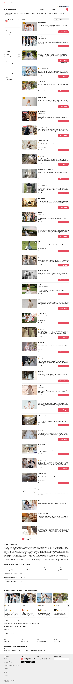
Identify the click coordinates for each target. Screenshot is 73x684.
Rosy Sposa (40, 284)
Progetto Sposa (41, 198)
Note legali (6, 659)
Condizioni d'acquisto (7, 661)
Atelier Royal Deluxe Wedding (44, 356)
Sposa (34, 2)
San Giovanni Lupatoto (24, 641)
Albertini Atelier (41, 299)
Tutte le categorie (9, 32)
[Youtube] (47, 659)
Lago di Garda (6, 629)
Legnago (54, 637)
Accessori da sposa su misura (11, 71)
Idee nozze (42, 2)
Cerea (38, 639)
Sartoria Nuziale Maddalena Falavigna (46, 328)
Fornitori (29, 2)
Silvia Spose (40, 371)
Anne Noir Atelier (41, 430)
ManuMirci (40, 212)
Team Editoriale (6, 672)
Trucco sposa (8, 42)
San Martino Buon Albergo (41, 641)
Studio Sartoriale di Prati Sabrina (45, 183)
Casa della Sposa (42, 313)
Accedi (63, 2)
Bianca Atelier (41, 51)
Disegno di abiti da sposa (10, 65)
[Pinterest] (42, 659)
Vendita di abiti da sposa (10, 63)
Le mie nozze (18, 2)
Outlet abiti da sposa (9, 79)
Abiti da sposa (8, 34)
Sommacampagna (56, 641)
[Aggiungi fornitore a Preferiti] (35, 23)
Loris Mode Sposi (41, 67)
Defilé (39, 241)
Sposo (37, 2)
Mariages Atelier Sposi (43, 111)
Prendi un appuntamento (63, 410)
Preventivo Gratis (63, 31)
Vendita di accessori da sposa (11, 69)
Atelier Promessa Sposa (43, 140)
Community (47, 2)
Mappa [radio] (67, 19)
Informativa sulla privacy (8, 662)
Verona (5, 637)
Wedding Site (6, 675)
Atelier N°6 (40, 459)
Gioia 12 (39, 385)
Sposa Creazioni (41, 444)
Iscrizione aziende (7, 669)
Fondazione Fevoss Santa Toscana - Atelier (47, 256)
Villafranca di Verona (24, 637)
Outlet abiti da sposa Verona (34, 623)
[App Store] (24, 662)
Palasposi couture (42, 22)
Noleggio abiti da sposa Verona (9, 623)
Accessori (7, 36)
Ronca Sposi (40, 36)
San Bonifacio (6, 641)
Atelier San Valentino (42, 126)
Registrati (67, 2)
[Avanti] (68, 605)
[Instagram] (45, 659)
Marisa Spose (41, 342)
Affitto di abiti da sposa (10, 67)
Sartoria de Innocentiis (43, 227)
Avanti (28, 539)
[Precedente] (4, 605)
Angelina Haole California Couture (45, 169)
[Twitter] (40, 659)
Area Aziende (66, 1)
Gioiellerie (7, 45)
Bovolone (22, 639)
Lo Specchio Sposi (42, 473)
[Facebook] (38, 659)
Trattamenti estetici (34, 650)
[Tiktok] (49, 659)
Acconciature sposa (21, 650)
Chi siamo (5, 671)
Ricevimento (24, 2)
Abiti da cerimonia (9, 38)
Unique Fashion (41, 81)
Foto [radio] (61, 19)
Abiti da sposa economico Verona (22, 623)
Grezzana (55, 639)
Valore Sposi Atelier (42, 97)
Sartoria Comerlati (42, 415)
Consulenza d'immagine (10, 73)
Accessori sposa (7, 650)
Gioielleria (40, 650)
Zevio (5, 639)
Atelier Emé (40, 400)
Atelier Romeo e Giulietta (42, 487)
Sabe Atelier (40, 526)
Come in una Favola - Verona (43, 513)
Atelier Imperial (41, 155)
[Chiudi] (18, 19)
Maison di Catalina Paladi (43, 270)
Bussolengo (39, 637)
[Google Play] (31, 662)
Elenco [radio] (57, 19)
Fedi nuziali (8, 47)
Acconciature (8, 40)
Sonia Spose (40, 500)
